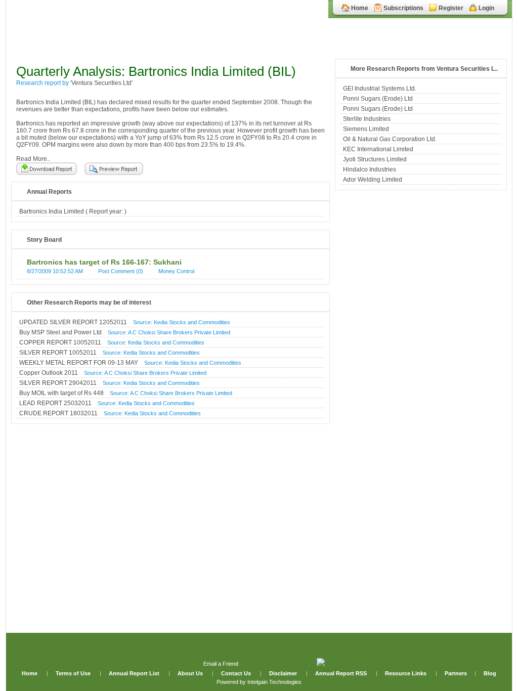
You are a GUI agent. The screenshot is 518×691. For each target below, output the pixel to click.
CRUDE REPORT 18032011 (58, 413)
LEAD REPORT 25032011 (55, 403)
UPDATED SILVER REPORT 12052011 (73, 322)
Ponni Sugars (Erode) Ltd (378, 98)
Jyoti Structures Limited (375, 159)
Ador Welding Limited (372, 179)
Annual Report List (135, 673)
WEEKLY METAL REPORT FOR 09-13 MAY (78, 362)
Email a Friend (220, 664)
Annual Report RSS (341, 673)
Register (451, 8)
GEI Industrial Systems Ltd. (379, 88)
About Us (191, 673)
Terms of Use (74, 673)
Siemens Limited (366, 129)
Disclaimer (283, 673)
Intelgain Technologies (274, 682)
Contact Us (236, 673)
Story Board (44, 239)
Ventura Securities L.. (467, 68)
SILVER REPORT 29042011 (58, 382)
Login (486, 8)
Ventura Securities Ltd (101, 83)
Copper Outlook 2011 (48, 372)
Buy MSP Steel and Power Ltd (60, 332)
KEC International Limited (378, 149)
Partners (456, 673)
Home (359, 8)
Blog (490, 673)
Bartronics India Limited (51, 211)
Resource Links (405, 673)
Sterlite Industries (367, 118)
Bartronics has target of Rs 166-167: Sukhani (104, 262)
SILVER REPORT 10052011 (58, 352)
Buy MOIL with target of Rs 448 (61, 393)
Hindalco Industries (369, 169)
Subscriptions (403, 8)
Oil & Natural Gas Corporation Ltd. (390, 139)
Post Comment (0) (120, 271)
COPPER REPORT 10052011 (60, 342)
